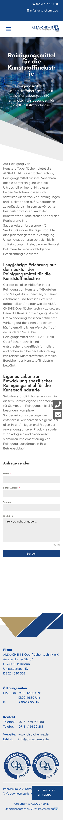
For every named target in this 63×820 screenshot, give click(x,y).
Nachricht (8, 516)
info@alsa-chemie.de (44, 10)
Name (6, 473)
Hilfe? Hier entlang (47, 792)
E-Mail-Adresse (11, 487)
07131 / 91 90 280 (47, 4)
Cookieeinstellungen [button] (23, 793)
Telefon (7, 502)
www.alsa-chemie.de (33, 734)
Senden (31, 553)
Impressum (10, 789)
